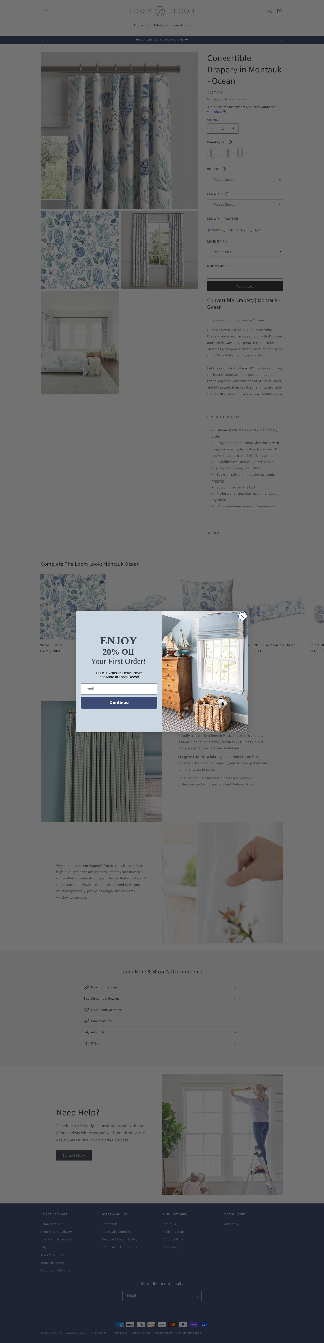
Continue (119, 702)
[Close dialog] (242, 616)
